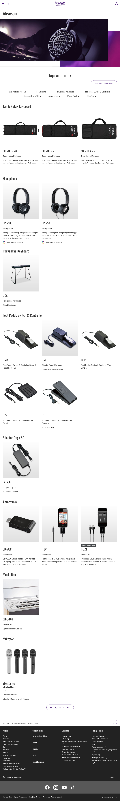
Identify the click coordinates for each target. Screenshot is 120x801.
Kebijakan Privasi (35, 797)
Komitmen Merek (97, 741)
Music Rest (72, 96)
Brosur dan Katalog (68, 752)
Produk (29, 723)
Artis (34, 755)
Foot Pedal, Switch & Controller (97, 91)
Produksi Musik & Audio (11, 741)
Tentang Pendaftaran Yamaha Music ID (74, 742)
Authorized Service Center (71, 746)
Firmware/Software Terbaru (71, 757)
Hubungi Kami (66, 736)
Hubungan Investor (98, 757)
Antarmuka (53, 96)
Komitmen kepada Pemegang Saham (104, 750)
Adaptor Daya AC (31, 96)
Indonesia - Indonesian (14, 777)
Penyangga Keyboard (65, 91)
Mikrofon (90, 96)
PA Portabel (7, 761)
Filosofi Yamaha (97, 747)
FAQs (64, 739)
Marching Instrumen (9, 755)
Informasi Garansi (68, 749)
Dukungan (65, 730)
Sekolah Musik (37, 730)
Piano (5, 736)
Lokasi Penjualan (38, 761)
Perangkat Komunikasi (10, 766)
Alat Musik (6, 723)
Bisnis (112, 777)
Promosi (35, 748)
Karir (93, 744)
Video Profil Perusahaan (100, 739)
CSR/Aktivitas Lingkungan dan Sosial (104, 760)
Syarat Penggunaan (20, 797)
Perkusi (5, 752)
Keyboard (6, 739)
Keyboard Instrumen (18, 723)
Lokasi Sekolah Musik (39, 736)
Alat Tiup (6, 750)
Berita (34, 742)
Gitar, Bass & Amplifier (10, 744)
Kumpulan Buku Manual (70, 755)
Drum (4, 747)
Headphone (41, 91)
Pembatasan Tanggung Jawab (52, 797)
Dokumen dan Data (68, 760)
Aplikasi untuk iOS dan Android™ (14, 769)
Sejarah (94, 755)
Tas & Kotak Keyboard (17, 91)
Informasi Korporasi (98, 736)
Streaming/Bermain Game (11, 763)
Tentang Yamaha (97, 730)
